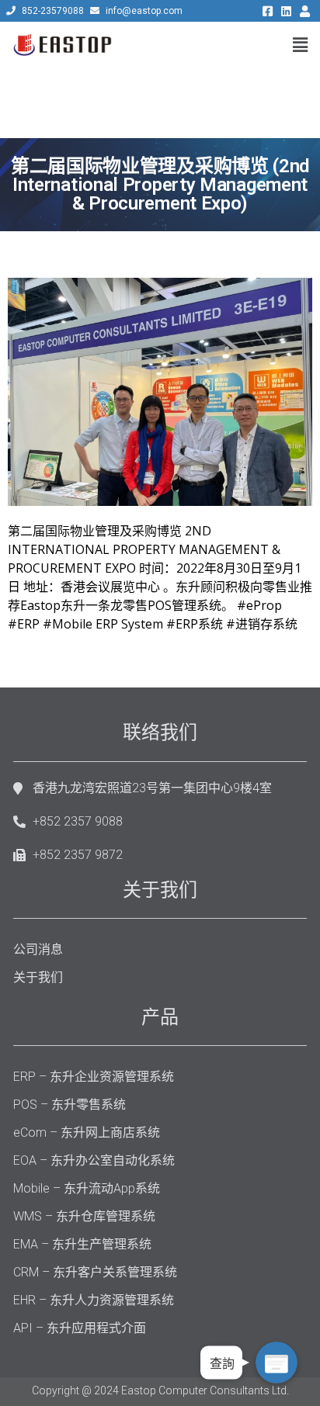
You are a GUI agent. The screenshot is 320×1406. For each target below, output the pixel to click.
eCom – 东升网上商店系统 (86, 1132)
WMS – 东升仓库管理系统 (84, 1216)
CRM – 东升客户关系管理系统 (95, 1272)
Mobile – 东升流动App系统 (86, 1188)
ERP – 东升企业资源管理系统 (93, 1076)
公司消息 (38, 949)
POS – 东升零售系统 (69, 1104)
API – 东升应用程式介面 (79, 1328)
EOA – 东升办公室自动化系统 (94, 1160)
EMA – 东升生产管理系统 (82, 1244)
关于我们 (38, 977)
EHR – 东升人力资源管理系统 (93, 1300)
